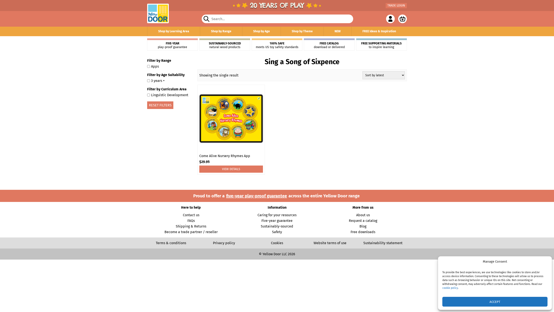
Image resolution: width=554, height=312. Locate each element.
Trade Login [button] (396, 5)
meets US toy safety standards (277, 45)
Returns (200, 226)
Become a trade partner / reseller (191, 232)
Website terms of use (330, 243)
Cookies (277, 243)
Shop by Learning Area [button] (173, 31)
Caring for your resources (277, 215)
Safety (277, 232)
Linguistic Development (169, 95)
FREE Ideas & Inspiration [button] (379, 31)
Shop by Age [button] (261, 31)
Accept (495, 302)
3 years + (158, 81)
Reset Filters (160, 105)
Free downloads (363, 232)
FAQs (191, 221)
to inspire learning (381, 45)
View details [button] (231, 169)
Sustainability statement (383, 243)
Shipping (183, 226)
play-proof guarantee (172, 45)
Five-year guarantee (277, 221)
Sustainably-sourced (277, 226)
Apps (155, 66)
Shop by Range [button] (221, 31)
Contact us (191, 215)
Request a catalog (363, 221)
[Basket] (402, 19)
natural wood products (225, 45)
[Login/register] (390, 19)
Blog (362, 226)
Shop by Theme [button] (302, 31)
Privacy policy (224, 243)
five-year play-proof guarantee (256, 195)
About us (363, 215)
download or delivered (329, 45)
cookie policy (450, 287)
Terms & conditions (171, 243)
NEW (338, 31)
